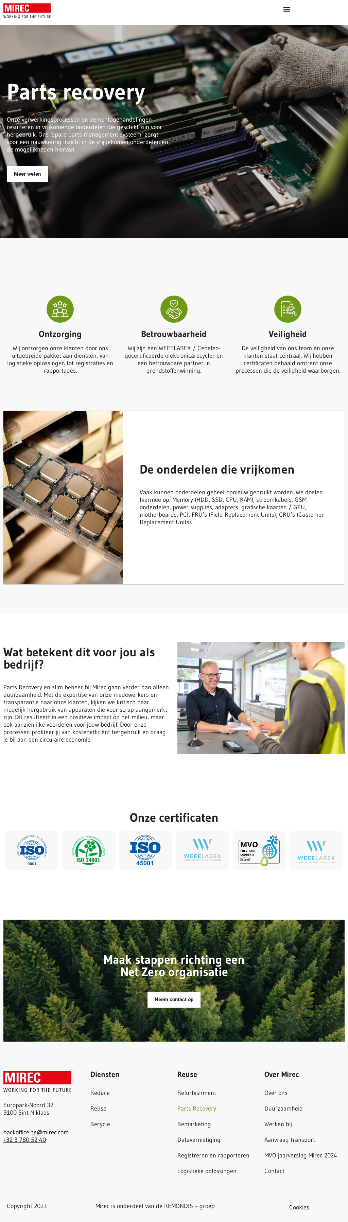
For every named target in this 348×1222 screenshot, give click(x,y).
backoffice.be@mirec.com (36, 1132)
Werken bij (278, 1124)
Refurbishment (196, 1093)
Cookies (299, 1207)
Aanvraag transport (289, 1140)
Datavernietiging (199, 1140)
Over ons (276, 1093)
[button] (286, 9)
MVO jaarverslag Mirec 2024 (300, 1155)
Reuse (98, 1108)
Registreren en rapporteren (213, 1155)
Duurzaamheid (283, 1108)
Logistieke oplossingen (207, 1171)
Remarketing (194, 1124)
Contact (274, 1171)
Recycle (100, 1124)
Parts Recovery (196, 1108)
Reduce (100, 1093)
